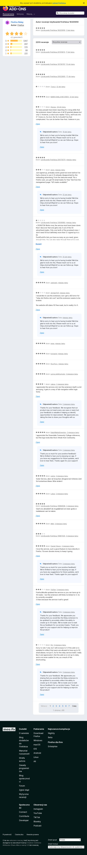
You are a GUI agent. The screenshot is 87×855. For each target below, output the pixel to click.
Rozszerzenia (8, 14)
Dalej (74, 706)
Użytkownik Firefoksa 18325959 (53, 30)
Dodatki (23, 729)
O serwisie (24, 733)
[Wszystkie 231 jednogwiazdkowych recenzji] (16, 53)
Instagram (38, 809)
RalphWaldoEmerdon (58, 432)
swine (53, 476)
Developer (24, 820)
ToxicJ (53, 87)
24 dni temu (61, 107)
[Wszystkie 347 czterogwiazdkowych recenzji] (16, 44)
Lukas (53, 494)
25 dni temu (67, 195)
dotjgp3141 (55, 293)
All (35, 761)
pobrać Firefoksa (59, 3)
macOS (37, 744)
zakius (53, 384)
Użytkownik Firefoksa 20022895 (53, 76)
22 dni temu (61, 87)
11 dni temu (70, 52)
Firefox (20, 25)
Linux (36, 757)
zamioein (54, 283)
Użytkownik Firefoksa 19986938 (53, 506)
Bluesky (37, 821)
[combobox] (70, 13)
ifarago (53, 107)
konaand (54, 354)
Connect (23, 812)
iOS (35, 749)
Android (37, 753)
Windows (38, 740)
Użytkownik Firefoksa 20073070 (53, 160)
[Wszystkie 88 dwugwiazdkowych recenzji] (16, 50)
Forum (22, 786)
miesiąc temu (71, 160)
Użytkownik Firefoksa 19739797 (53, 64)
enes (52, 343)
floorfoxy (54, 364)
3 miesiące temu (61, 524)
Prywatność (7, 834)
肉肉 (52, 524)
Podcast (37, 825)
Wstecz (44, 706)
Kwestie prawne (33, 834)
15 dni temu (70, 64)
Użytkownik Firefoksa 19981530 (53, 536)
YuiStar (53, 590)
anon (52, 170)
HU (52, 645)
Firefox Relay (17, 22)
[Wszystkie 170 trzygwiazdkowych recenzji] (16, 47)
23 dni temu (74, 97)
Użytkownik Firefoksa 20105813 (53, 52)
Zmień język (52, 840)
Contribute (24, 816)
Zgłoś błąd (24, 790)
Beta (50, 737)
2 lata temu (70, 30)
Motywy (20, 14)
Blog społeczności (24, 778)
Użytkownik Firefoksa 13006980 (53, 223)
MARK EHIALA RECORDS (60, 97)
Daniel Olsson (56, 546)
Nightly (51, 733)
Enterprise (52, 746)
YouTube (38, 813)
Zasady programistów (24, 768)
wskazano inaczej (16, 840)
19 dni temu (67, 132)
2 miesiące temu (72, 374)
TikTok (37, 817)
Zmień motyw (53, 844)
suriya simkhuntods (58, 374)
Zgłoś (38, 124)
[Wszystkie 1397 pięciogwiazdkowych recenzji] (16, 41)
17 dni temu (70, 76)
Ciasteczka (19, 834)
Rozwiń (38, 244)
